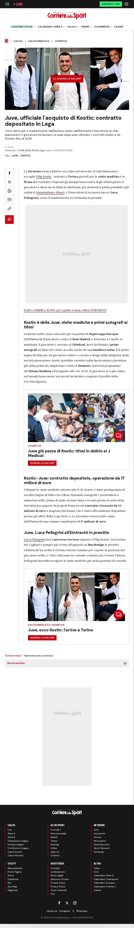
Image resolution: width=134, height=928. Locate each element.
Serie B (11, 837)
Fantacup (99, 851)
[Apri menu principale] (7, 4)
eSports (55, 851)
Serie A (11, 833)
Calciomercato (16, 855)
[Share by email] (9, 199)
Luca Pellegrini (34, 539)
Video (97, 868)
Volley (54, 848)
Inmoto (98, 837)
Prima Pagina (14, 871)
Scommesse (102, 26)
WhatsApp (82, 910)
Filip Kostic (44, 176)
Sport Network (102, 848)
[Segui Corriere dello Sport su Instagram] (75, 903)
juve (15, 155)
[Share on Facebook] (9, 173)
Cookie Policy (58, 882)
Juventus (61, 41)
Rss (9, 882)
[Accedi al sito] (127, 4)
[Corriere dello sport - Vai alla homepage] (67, 15)
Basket (54, 837)
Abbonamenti (15, 868)
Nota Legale (57, 875)
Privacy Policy (58, 886)
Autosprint (99, 833)
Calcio (71, 26)
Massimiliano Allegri (50, 192)
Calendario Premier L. (105, 886)
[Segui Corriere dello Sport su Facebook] (59, 903)
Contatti (55, 868)
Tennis (85, 26)
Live (19, 4)
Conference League (18, 848)
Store (11, 875)
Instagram (64, 910)
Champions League (18, 840)
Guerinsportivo (102, 844)
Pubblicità (13, 879)
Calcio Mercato (38, 41)
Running (55, 844)
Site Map (12, 886)
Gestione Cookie (60, 879)
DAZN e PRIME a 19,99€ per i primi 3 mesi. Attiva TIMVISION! (65, 310)
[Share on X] (9, 182)
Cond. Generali (59, 890)
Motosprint (100, 840)
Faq (53, 893)
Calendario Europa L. (105, 882)
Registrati (13, 890)
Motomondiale (59, 833)
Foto (96, 871)
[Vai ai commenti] (9, 219)
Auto (96, 829)
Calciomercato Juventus (46, 625)
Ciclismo (55, 855)
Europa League (16, 844)
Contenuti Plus (21, 26)
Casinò (119, 26)
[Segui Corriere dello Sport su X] (67, 903)
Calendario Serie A (50, 26)
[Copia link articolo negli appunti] (9, 208)
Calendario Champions (106, 879)
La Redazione (58, 871)
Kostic (26, 155)
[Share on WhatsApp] (9, 191)
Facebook (52, 910)
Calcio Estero (15, 851)
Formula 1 (56, 829)
